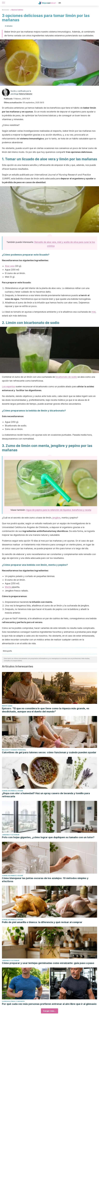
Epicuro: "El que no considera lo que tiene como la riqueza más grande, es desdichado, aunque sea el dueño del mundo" (45, 710)
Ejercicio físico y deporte (13, 1001)
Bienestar (5, 10)
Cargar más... (49, 1011)
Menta (8, 587)
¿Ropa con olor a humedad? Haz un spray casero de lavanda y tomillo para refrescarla (46, 795)
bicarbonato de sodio (66, 377)
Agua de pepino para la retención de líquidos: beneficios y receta (58, 510)
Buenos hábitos (17, 10)
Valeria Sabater (25, 94)
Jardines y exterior (10, 835)
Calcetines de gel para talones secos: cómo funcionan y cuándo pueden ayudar (49, 752)
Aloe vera (9, 266)
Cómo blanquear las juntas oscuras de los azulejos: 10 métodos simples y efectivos (45, 880)
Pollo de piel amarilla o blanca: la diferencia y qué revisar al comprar (42, 922)
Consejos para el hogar (12, 791)
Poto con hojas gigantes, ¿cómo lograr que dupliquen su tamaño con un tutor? (48, 837)
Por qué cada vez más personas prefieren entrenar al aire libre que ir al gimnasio (49, 1003)
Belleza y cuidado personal (14, 750)
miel (93, 312)
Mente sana (7, 706)
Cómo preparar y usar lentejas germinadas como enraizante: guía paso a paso (48, 963)
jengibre (56, 517)
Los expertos (8, 386)
